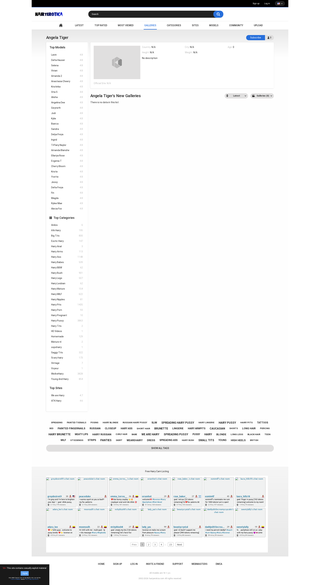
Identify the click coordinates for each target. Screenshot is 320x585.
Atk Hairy (67, 230)
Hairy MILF (67, 294)
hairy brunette (59, 434)
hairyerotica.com (156, 578)
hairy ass (126, 428)
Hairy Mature (67, 288)
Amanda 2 (67, 76)
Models (213, 25)
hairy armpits (196, 428)
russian (95, 428)
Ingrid (67, 139)
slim (154, 422)
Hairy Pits (67, 304)
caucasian (217, 428)
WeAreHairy (67, 373)
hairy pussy (227, 422)
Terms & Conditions (15, 579)
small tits (206, 440)
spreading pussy (176, 434)
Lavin (67, 54)
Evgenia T (67, 161)
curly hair (121, 434)
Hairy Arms (67, 251)
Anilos (67, 225)
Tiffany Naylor (67, 145)
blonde (221, 434)
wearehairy (135, 440)
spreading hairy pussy (177, 422)
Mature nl (67, 341)
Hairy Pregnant (67, 315)
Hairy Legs (67, 278)
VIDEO (61, 25)
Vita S (67, 92)
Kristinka (67, 86)
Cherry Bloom (67, 166)
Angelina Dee (67, 102)
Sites (195, 25)
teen (267, 434)
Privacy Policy (28, 579)
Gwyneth (67, 107)
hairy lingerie (206, 422)
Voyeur (67, 368)
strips (92, 440)
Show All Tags (160, 448)
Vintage (67, 363)
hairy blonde (110, 422)
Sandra (67, 129)
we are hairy (150, 434)
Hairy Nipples (67, 299)
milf (63, 440)
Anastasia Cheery (67, 81)
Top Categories (64, 217)
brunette (161, 428)
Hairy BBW (67, 267)
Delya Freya (67, 134)
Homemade (67, 336)
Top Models (57, 47)
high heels (238, 440)
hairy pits (246, 422)
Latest (79, 25)
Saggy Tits (67, 352)
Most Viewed (126, 25)
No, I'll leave (35, 579)
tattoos (262, 422)
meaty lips (81, 434)
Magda (67, 198)
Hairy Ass (67, 257)
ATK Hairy (67, 400)
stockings (76, 440)
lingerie (178, 428)
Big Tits (67, 235)
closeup (110, 428)
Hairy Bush (67, 273)
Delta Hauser (67, 60)
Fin (67, 192)
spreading (56, 422)
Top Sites (56, 388)
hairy (208, 434)
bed (51, 428)
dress (151, 440)
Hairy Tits (67, 326)
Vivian (67, 70)
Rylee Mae (67, 203)
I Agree (24, 573)
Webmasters (199, 564)
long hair (249, 428)
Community (236, 25)
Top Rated (100, 25)
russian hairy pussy (135, 422)
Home (101, 564)
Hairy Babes (67, 262)
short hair (143, 428)
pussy (196, 434)
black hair (254, 434)
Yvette (67, 176)
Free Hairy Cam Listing (157, 471)
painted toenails (76, 422)
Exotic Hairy (67, 241)
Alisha (67, 97)
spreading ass (169, 440)
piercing (265, 428)
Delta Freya (67, 187)
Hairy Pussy (67, 320)
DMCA (219, 564)
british (254, 440)
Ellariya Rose (67, 155)
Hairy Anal (67, 246)
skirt (119, 440)
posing (94, 422)
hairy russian (101, 434)
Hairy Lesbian (67, 283)
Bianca (67, 123)
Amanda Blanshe (67, 150)
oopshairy (67, 347)
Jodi (67, 113)
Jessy (67, 182)
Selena (67, 65)
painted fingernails (71, 428)
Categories (174, 25)
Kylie (67, 118)
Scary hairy (67, 357)
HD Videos (67, 331)
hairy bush (188, 440)
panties (106, 440)
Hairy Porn (67, 310)
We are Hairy (67, 395)
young (222, 440)
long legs (237, 434)
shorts (233, 428)
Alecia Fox (67, 208)
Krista (67, 171)
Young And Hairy (67, 379)
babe (134, 434)
